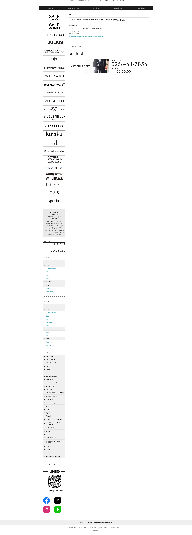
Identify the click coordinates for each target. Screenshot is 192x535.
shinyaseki (49, 399)
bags (47, 295)
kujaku (48, 413)
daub (47, 406)
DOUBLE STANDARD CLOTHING (53, 423)
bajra (47, 373)
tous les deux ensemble (54, 419)
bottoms (48, 282)
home (81, 523)
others (48, 285)
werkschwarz (50, 379)
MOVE (48, 449)
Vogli (47, 453)
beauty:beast (50, 386)
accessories (50, 291)
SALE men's (50, 356)
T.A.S (47, 434)
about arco (102, 523)
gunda (48, 431)
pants (47, 332)
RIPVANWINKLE (51, 376)
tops (47, 265)
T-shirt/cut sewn (51, 269)
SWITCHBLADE (51, 446)
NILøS (48, 369)
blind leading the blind (53, 403)
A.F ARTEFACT (51, 363)
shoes (48, 288)
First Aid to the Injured (53, 383)
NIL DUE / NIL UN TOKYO (55, 393)
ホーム (71, 14)
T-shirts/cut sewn (51, 312)
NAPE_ (48, 409)
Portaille (48, 416)
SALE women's (51, 360)
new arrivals (88, 523)
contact (109, 523)
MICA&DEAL (50, 428)
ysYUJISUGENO (51, 438)
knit (47, 275)
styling (96, 523)
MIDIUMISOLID (51, 396)
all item (48, 262)
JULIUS (48, 366)
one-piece (49, 322)
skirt (47, 335)
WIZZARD (49, 389)
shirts (47, 272)
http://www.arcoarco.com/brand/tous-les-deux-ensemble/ (87, 36)
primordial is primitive (53, 456)
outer (47, 278)
